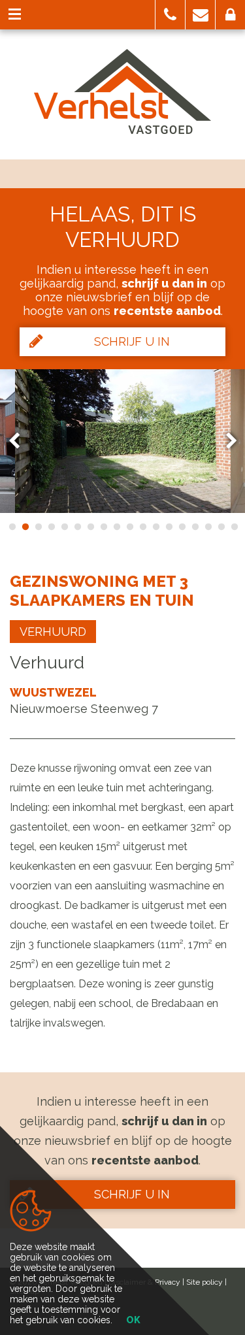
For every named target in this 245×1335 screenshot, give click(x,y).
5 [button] (64, 527)
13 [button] (168, 527)
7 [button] (90, 527)
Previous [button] (20, 440)
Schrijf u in (132, 341)
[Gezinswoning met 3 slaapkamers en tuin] (123, 441)
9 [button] (116, 527)
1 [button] (12, 527)
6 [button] (77, 527)
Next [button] (225, 440)
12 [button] (155, 527)
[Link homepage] (122, 91)
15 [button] (195, 527)
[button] (170, 14)
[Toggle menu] (14, 14)
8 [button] (103, 527)
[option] (123, 441)
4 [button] (51, 527)
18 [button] (234, 527)
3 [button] (38, 527)
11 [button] (142, 527)
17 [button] (221, 527)
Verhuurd (53, 631)
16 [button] (208, 527)
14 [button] (182, 527)
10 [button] (129, 527)
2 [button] (25, 527)
